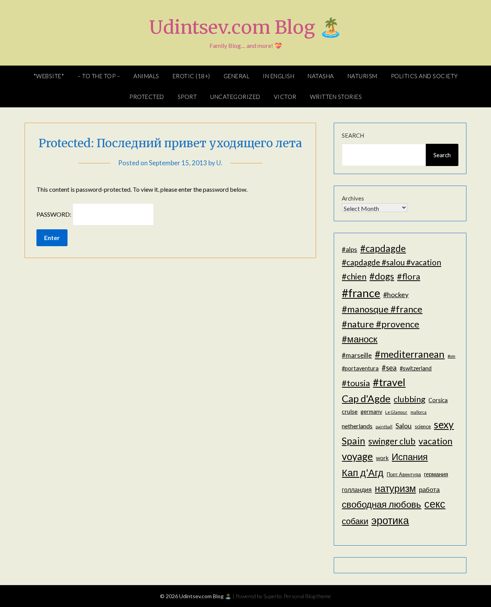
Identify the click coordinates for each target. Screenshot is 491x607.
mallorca (418, 412)
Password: (54, 214)
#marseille (357, 355)
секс (434, 504)
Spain (353, 440)
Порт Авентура (404, 474)
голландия (357, 489)
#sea (389, 368)
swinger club (391, 441)
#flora (408, 276)
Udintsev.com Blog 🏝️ (245, 27)
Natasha (321, 75)
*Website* (48, 75)
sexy (444, 424)
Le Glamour (396, 412)
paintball (384, 426)
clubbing (409, 399)
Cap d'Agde (366, 398)
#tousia (356, 383)
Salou (403, 425)
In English (278, 75)
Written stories (336, 96)
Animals (146, 75)
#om (451, 356)
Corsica (438, 400)
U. (219, 163)
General (237, 75)
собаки (355, 521)
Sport (187, 96)
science (423, 426)
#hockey (396, 294)
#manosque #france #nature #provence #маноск (382, 323)
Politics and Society (424, 75)
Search (353, 135)
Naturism (362, 75)
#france (361, 292)
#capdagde (383, 248)
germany (371, 411)
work (382, 458)
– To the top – (98, 75)
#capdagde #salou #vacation (391, 262)
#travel (389, 382)
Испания (410, 456)
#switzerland (416, 368)
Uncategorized (235, 96)
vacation (435, 441)
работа (429, 489)
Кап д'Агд (363, 472)
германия (436, 474)
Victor (285, 96)
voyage (357, 456)
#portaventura (360, 368)
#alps (349, 249)
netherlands (357, 425)
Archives (353, 198)
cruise (350, 411)
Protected (146, 96)
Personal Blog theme (307, 596)
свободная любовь (381, 504)
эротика (390, 520)
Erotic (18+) (191, 75)
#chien (354, 276)
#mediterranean (410, 354)
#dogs (381, 275)
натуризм (395, 488)
